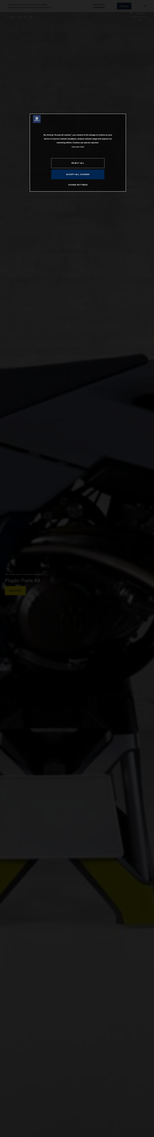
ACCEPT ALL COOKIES (78, 174)
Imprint (82, 147)
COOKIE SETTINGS (78, 185)
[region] (78, 153)
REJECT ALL (77, 163)
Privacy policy (76, 147)
